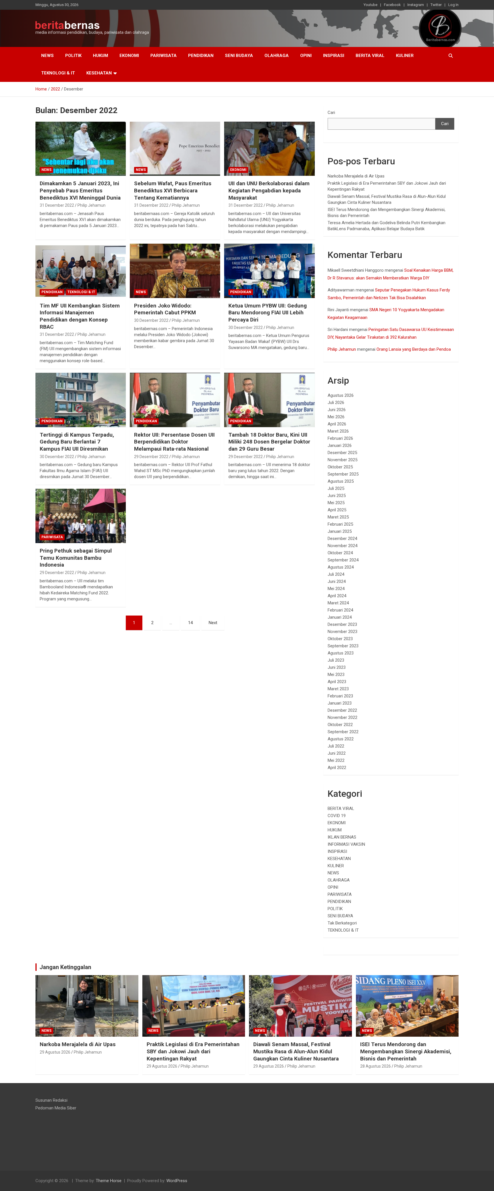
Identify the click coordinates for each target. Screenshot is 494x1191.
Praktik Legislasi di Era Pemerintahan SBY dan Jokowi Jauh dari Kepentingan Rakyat (193, 1051)
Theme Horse (108, 1180)
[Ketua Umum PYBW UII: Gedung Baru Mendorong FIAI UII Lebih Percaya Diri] (269, 270)
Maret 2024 (338, 603)
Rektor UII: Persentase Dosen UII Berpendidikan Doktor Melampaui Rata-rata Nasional (174, 441)
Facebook (392, 5)
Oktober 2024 (340, 552)
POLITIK (73, 55)
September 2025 (343, 474)
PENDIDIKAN (201, 55)
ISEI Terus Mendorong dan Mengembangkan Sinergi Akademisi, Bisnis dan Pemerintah (405, 1051)
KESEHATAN (99, 73)
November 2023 (342, 631)
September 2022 (343, 731)
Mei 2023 (336, 674)
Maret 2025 (338, 517)
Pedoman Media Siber (55, 1108)
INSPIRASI (333, 55)
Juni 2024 (337, 581)
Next (213, 622)
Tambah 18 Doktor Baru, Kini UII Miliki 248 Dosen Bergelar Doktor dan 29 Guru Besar (269, 441)
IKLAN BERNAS (342, 837)
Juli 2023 (336, 660)
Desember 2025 (342, 452)
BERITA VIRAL (370, 55)
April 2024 (337, 595)
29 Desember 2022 (151, 456)
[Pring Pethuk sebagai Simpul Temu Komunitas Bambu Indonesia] (80, 516)
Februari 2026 (340, 438)
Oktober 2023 (340, 638)
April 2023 (337, 681)
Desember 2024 (342, 538)
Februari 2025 (340, 524)
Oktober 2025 (340, 467)
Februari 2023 (340, 696)
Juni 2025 (337, 495)
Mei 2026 (336, 416)
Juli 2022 (336, 746)
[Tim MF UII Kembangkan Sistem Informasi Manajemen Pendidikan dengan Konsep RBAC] (80, 270)
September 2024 (343, 560)
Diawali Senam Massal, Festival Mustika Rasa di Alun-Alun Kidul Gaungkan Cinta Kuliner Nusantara (296, 1051)
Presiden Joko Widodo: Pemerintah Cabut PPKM (165, 309)
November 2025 (342, 459)
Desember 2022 (342, 710)
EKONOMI (129, 55)
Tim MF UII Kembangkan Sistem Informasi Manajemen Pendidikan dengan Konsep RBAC (80, 316)
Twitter (436, 5)
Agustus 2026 (341, 395)
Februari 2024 (340, 610)
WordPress (176, 1180)
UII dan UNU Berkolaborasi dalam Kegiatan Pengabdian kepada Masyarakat (269, 190)
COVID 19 (337, 815)
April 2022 (337, 767)
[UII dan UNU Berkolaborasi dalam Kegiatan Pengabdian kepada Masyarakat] (269, 148)
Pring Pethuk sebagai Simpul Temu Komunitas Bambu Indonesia (76, 557)
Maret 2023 (338, 688)
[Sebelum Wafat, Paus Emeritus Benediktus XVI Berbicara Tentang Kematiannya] (175, 148)
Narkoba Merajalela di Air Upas (356, 176)
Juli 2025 (336, 488)
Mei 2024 (336, 588)
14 (190, 622)
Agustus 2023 (341, 653)
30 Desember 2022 (151, 320)
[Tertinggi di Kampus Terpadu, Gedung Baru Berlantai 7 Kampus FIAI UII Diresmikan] (80, 399)
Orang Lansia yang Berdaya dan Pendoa (414, 349)
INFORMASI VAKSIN (346, 844)
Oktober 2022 (340, 724)
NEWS (47, 55)
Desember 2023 (342, 624)
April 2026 (337, 424)
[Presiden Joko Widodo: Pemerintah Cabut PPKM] (175, 270)
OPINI (306, 55)
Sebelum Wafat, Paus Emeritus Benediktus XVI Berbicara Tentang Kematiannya (172, 190)
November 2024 (342, 545)
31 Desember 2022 (57, 205)
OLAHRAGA (276, 55)
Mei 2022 (336, 760)
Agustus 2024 (341, 567)
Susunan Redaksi (51, 1100)
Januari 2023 (340, 703)
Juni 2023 (337, 667)
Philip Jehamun (91, 205)
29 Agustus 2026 (55, 1052)
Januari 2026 (340, 445)
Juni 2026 (337, 409)
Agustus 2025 (341, 481)
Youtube (370, 5)
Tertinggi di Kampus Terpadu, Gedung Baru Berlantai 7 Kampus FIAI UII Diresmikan (77, 441)
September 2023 (343, 645)
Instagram (415, 5)
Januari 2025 (340, 531)
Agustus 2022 (341, 739)
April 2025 (337, 509)
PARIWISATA (163, 55)
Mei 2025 (336, 502)
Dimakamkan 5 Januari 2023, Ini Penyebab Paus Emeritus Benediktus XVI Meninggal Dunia (80, 190)
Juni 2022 (337, 753)
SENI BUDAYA (239, 55)
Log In (453, 5)
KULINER (405, 55)
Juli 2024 (336, 574)
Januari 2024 (340, 617)
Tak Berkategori (342, 923)
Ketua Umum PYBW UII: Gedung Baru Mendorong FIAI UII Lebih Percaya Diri (267, 312)
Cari (331, 112)
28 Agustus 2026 (375, 1066)
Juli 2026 (336, 402)
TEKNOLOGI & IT (58, 73)
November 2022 (342, 717)
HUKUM (100, 55)
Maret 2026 (338, 431)
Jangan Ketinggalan (65, 967)
